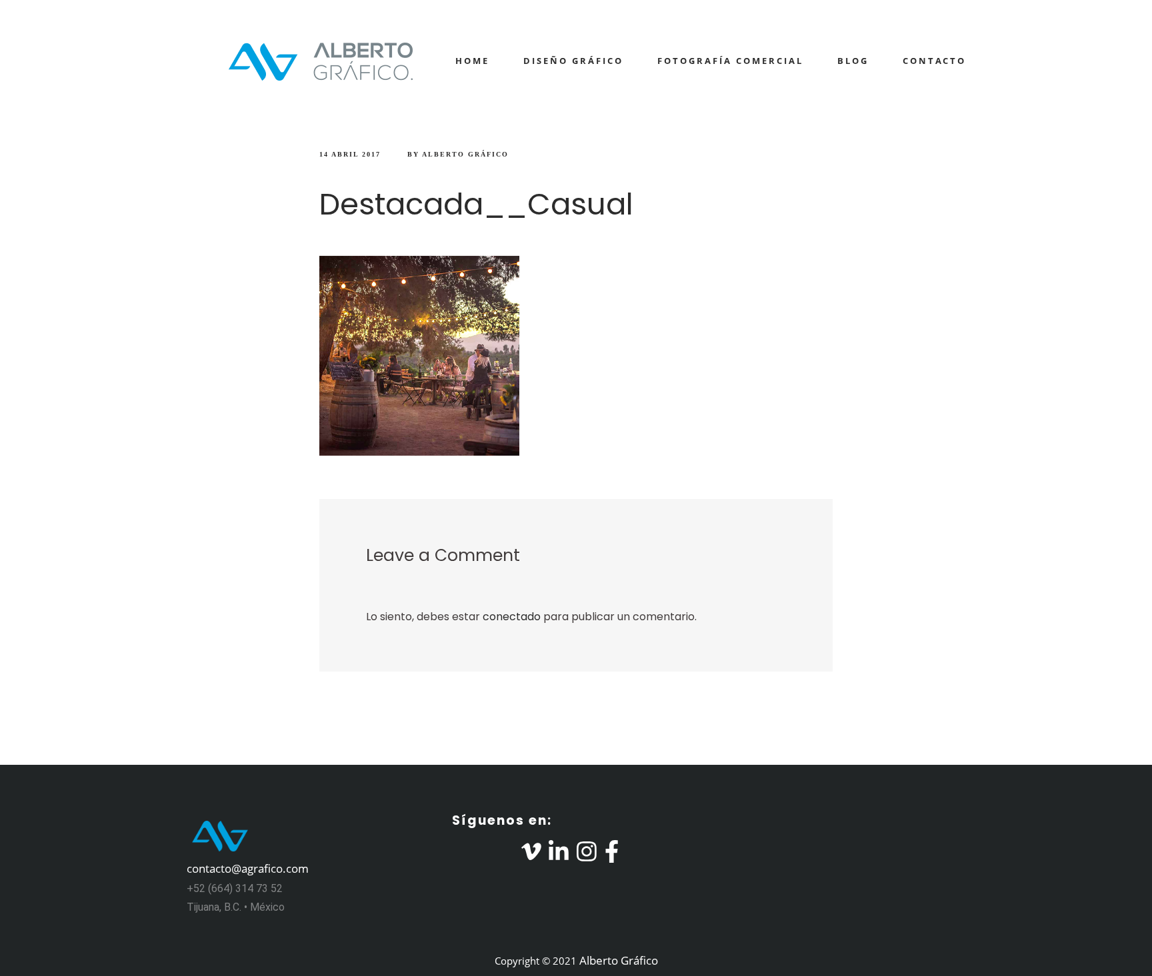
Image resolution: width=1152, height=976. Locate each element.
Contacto (934, 61)
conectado (512, 616)
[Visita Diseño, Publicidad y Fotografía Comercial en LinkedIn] (559, 855)
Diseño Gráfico (573, 61)
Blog (853, 61)
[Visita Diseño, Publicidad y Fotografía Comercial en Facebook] (612, 855)
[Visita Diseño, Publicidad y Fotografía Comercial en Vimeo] (531, 855)
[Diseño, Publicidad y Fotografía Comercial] (302, 61)
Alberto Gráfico (465, 154)
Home (472, 61)
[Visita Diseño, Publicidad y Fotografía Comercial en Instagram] (587, 855)
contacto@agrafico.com (248, 868)
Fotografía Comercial (730, 61)
